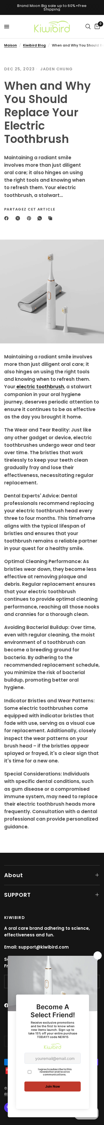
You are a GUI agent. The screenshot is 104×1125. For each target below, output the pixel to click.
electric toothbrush (39, 386)
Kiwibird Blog (34, 45)
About (13, 875)
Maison (10, 45)
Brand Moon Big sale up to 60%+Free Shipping (52, 7)
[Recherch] (88, 26)
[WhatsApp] (40, 218)
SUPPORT (17, 895)
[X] (19, 218)
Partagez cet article (29, 209)
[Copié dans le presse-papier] (51, 218)
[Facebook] (7, 218)
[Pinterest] (30, 218)
